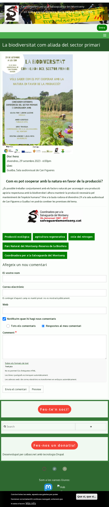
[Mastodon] (54, 469)
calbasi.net (30, 454)
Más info (31, 503)
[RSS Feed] (65, 469)
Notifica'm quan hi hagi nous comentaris (31, 318)
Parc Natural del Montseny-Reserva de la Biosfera (35, 246)
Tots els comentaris (23, 325)
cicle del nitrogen (82, 236)
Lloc (9, 165)
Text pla (8, 366)
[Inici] (12, 13)
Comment (8, 332)
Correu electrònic (13, 286)
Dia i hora (12, 156)
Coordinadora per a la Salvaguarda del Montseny (52, 6)
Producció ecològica (17, 236)
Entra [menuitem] (102, 27)
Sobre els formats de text (17, 363)
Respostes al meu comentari (63, 325)
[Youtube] (44, 469)
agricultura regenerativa (50, 236)
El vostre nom (11, 272)
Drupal (60, 454)
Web (5, 304)
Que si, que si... (86, 496)
